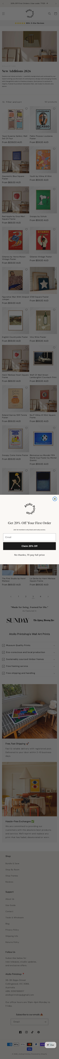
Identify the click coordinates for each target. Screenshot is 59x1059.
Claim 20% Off (29, 546)
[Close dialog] (55, 499)
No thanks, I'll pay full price (29, 555)
